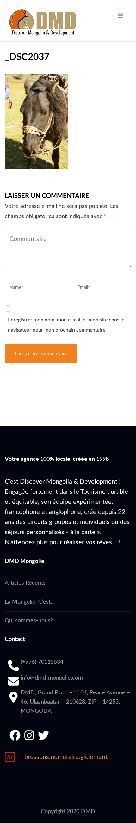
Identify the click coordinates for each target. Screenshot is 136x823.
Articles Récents (25, 583)
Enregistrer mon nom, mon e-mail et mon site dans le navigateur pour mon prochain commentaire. (66, 324)
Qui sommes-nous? (29, 621)
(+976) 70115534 (42, 662)
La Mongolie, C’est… (30, 602)
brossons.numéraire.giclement (66, 757)
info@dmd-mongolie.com (52, 678)
